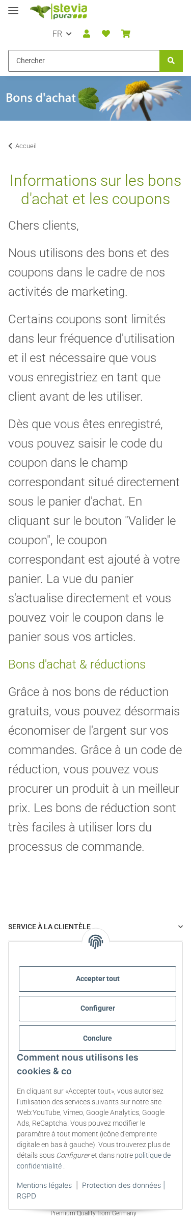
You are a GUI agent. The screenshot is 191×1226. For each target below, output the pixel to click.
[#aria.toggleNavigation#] (13, 6)
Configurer (97, 1008)
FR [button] (57, 34)
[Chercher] (171, 61)
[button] (86, 34)
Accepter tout (98, 978)
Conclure (97, 1038)
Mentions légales (44, 1185)
